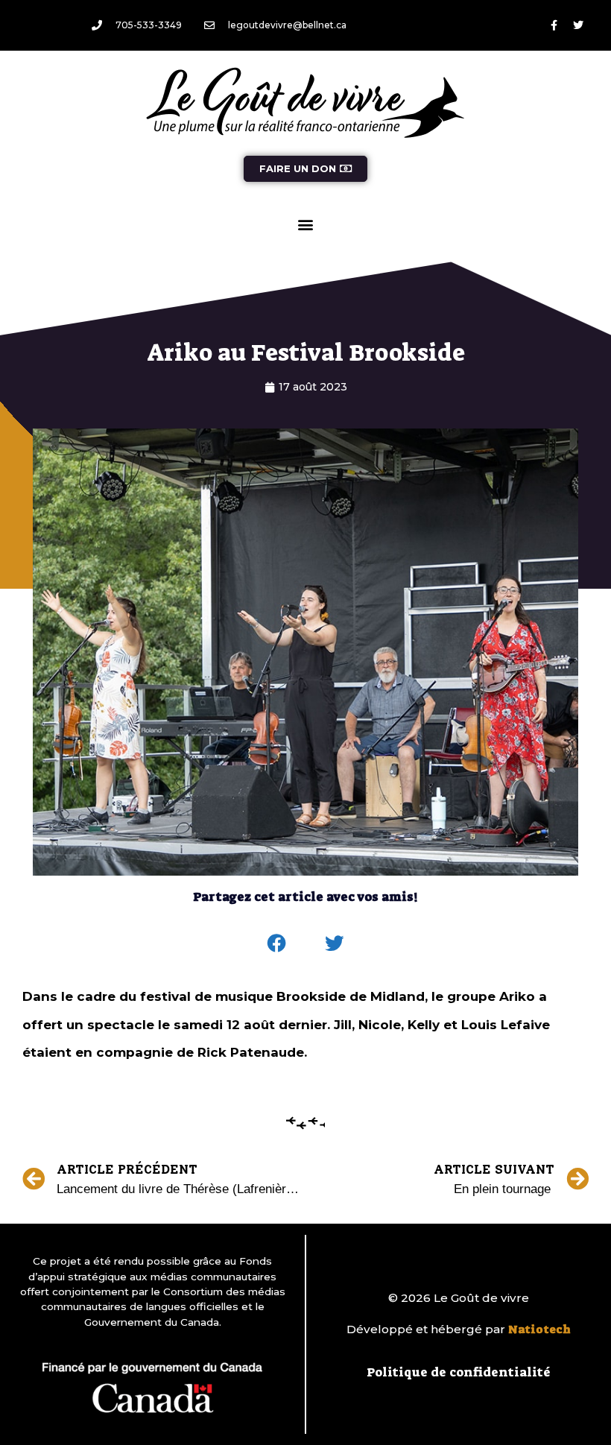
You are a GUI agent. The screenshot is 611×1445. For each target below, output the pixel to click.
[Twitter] (578, 25)
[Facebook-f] (553, 25)
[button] (306, 224)
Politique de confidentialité (459, 1372)
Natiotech (539, 1329)
